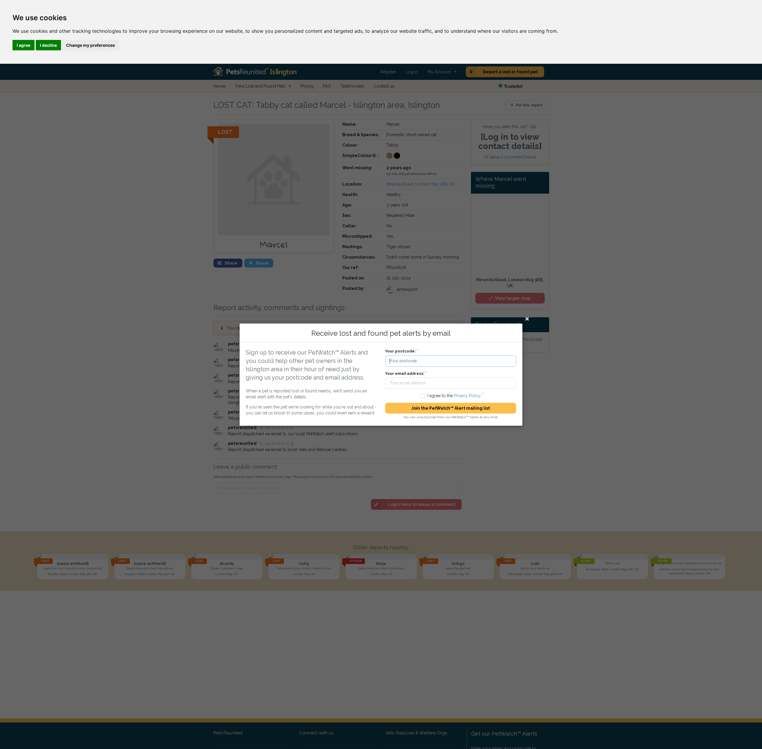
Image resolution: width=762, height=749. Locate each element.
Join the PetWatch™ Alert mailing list (450, 408)
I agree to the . (454, 395)
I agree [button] (23, 45)
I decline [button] (48, 45)
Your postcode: (400, 351)
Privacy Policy (467, 395)
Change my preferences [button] (90, 45)
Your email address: (404, 373)
